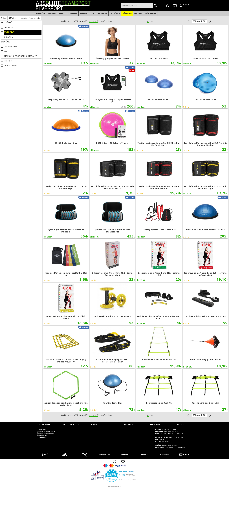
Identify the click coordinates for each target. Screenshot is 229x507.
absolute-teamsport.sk (78, 5)
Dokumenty (128, 424)
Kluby (92, 13)
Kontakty (181, 424)
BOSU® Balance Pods (205, 87)
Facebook (106, 461)
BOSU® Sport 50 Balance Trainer (112, 130)
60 (152, 21)
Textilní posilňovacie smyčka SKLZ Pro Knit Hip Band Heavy (159, 130)
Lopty (62, 13)
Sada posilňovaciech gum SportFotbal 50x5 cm (66, 260)
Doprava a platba (71, 424)
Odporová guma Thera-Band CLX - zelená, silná (159, 260)
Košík (175, 6)
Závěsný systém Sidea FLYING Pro (159, 217)
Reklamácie (41, 430)
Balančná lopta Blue (112, 390)
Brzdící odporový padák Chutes (205, 347)
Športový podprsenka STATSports (112, 45)
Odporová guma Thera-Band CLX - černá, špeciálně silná (112, 260)
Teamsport (41, 438)
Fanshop (102, 13)
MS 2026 (138, 13)
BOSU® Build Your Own (66, 130)
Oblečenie (115, 13)
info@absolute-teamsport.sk (172, 433)
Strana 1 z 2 (199, 21)
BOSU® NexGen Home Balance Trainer (205, 217)
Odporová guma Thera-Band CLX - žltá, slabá (66, 304)
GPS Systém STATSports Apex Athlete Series (112, 87)
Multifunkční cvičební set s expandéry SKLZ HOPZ (159, 304)
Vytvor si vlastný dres (45, 434)
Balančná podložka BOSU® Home (66, 45)
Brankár (52, 13)
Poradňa (93, 424)
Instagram (114, 461)
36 (148, 21)
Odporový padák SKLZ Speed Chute (66, 87)
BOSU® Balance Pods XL (159, 87)
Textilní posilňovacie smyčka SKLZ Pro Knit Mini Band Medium (159, 174)
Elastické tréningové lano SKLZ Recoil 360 (205, 304)
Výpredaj (127, 13)
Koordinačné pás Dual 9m (159, 390)
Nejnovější (93, 21)
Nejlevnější (73, 21)
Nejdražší (83, 21)
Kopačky (40, 13)
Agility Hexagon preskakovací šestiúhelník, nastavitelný (66, 390)
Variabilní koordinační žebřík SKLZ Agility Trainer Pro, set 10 (66, 347)
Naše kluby (150, 13)
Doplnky (72, 13)
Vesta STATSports (159, 45)
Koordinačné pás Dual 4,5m (205, 390)
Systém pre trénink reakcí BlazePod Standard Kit (112, 217)
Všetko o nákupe (44, 424)
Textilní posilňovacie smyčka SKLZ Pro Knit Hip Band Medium (205, 130)
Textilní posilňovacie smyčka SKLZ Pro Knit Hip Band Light (66, 174)
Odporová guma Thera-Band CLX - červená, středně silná (205, 260)
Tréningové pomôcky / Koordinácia (25, 18)
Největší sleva (106, 21)
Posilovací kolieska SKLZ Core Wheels (112, 304)
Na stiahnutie (42, 436)
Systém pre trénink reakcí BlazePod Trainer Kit (66, 217)
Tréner (83, 13)
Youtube (123, 461)
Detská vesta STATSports (205, 45)
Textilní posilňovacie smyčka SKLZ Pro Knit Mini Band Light (205, 174)
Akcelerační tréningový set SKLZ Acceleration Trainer (112, 347)
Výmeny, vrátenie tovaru (46, 432)
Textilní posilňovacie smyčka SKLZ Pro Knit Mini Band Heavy (112, 174)
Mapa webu (155, 424)
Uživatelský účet (167, 6)
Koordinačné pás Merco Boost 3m (159, 347)
